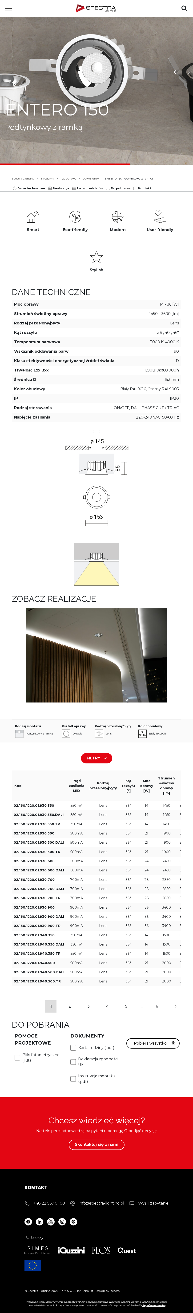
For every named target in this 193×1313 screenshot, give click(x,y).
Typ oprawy (68, 178)
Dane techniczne (31, 188)
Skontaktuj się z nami (96, 1144)
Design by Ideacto (108, 1291)
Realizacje (61, 188)
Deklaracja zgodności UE (98, 1062)
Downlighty (90, 178)
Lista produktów (90, 188)
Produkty (47, 178)
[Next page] (175, 1006)
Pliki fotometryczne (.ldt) (41, 1058)
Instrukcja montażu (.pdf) (96, 1079)
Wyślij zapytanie (153, 1203)
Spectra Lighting (23, 178)
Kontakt (144, 188)
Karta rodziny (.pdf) (96, 1048)
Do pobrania (121, 188)
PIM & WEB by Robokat (77, 1291)
